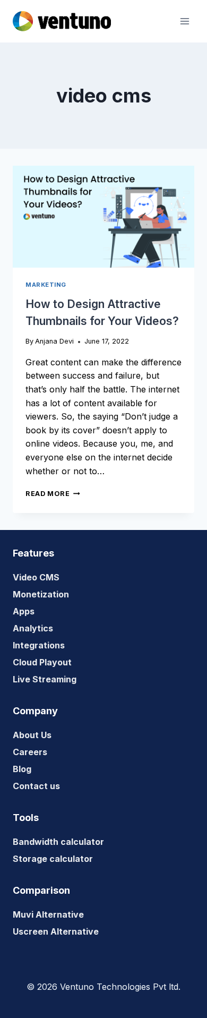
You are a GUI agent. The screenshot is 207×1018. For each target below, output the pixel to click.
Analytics (33, 628)
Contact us (36, 786)
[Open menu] (184, 21)
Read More (52, 494)
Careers (30, 752)
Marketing (45, 284)
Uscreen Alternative (56, 931)
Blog (22, 769)
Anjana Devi (54, 341)
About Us (32, 735)
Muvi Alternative (48, 914)
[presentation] (103, 217)
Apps (23, 611)
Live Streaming (44, 679)
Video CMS (36, 577)
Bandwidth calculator (58, 841)
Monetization (41, 594)
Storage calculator (53, 858)
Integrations (39, 645)
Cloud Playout (42, 662)
